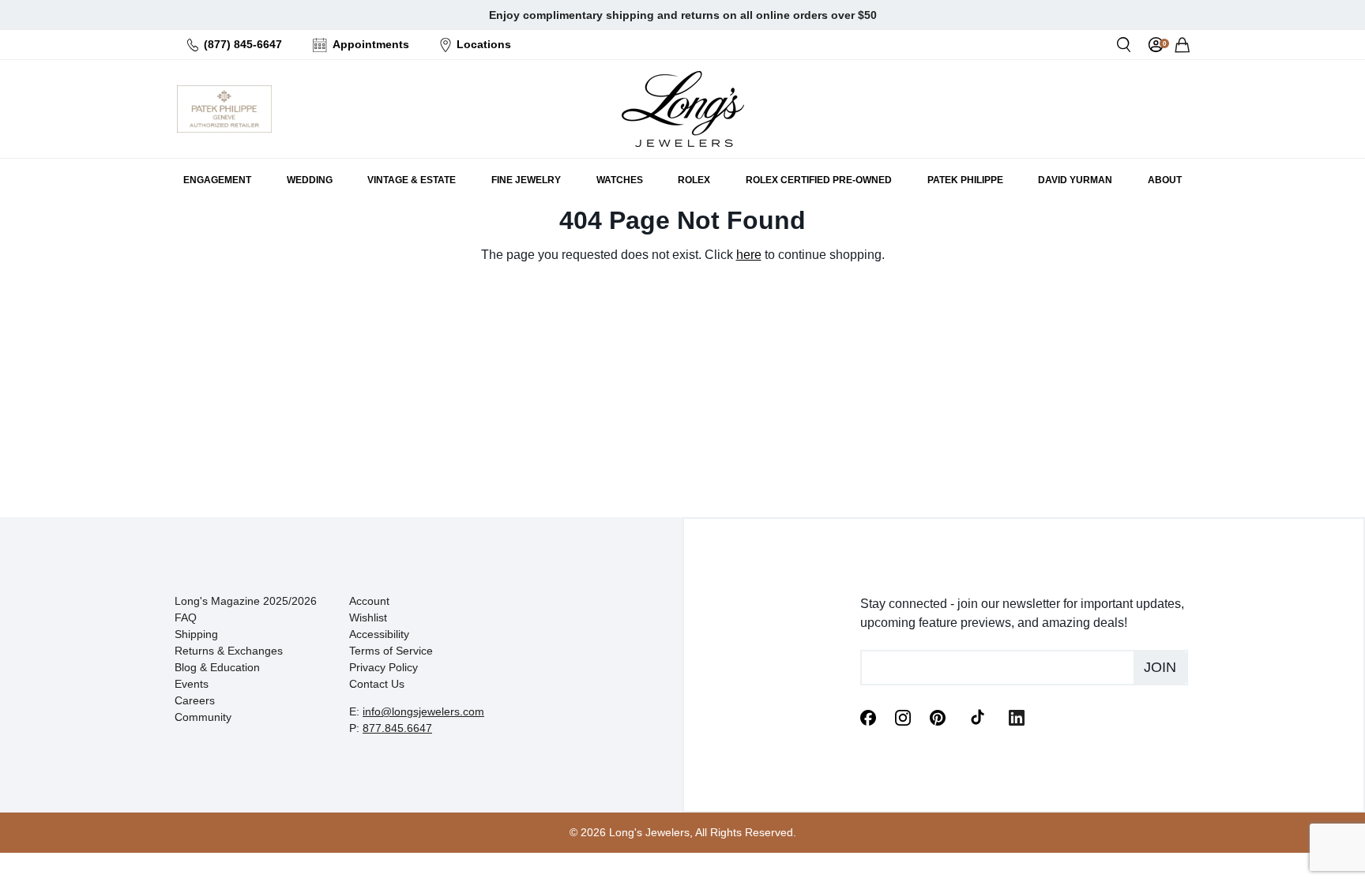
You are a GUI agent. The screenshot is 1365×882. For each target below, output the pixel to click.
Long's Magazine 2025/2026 (246, 601)
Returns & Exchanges (229, 650)
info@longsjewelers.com (423, 711)
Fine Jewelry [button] (526, 180)
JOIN (1160, 667)
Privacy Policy (383, 667)
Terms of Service (391, 650)
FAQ (186, 617)
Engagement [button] (217, 180)
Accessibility (379, 634)
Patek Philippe (965, 180)
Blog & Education (217, 667)
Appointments (371, 44)
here (748, 254)
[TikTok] (977, 716)
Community (203, 717)
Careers (195, 700)
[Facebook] (868, 716)
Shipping (196, 634)
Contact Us (376, 683)
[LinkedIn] (1017, 716)
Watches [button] (619, 180)
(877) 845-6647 (243, 44)
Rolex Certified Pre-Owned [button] (819, 180)
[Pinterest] (938, 716)
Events (192, 683)
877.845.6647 (397, 728)
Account (369, 601)
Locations (484, 44)
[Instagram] (903, 716)
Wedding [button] (310, 180)
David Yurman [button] (1075, 180)
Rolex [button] (694, 180)
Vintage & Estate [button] (411, 180)
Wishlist (368, 617)
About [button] (1165, 180)
